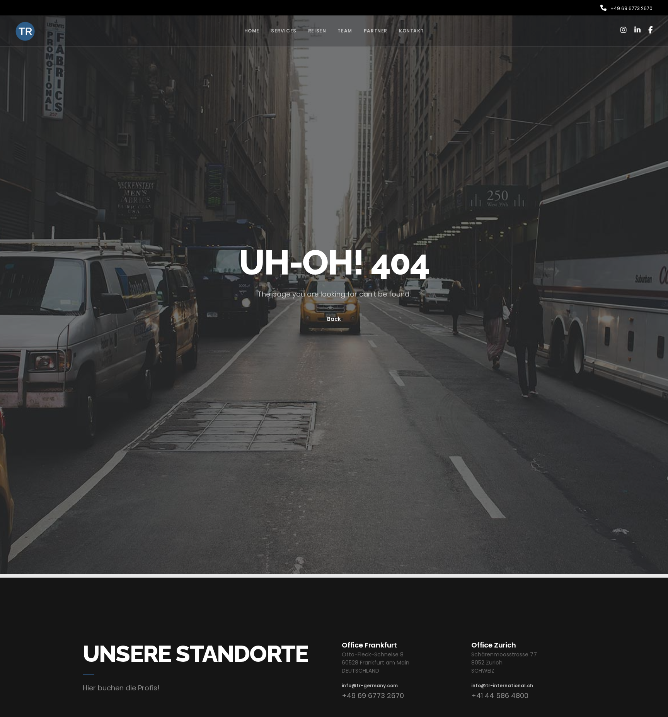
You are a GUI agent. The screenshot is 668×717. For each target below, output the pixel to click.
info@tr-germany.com (370, 685)
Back (334, 319)
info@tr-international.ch (502, 685)
